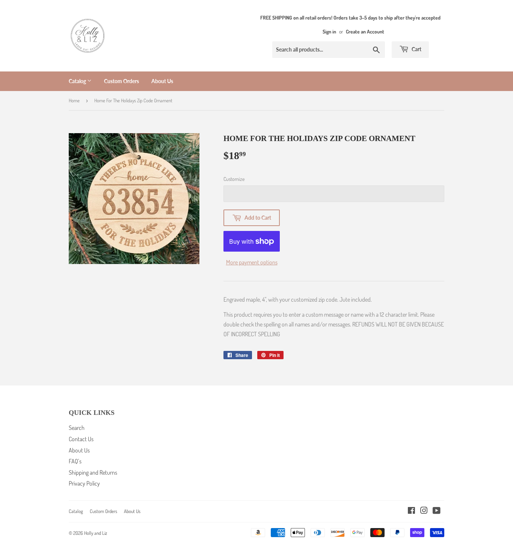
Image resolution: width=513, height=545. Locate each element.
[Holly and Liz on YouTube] (437, 511)
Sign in (329, 31)
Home (74, 100)
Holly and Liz (95, 533)
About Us (162, 81)
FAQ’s (75, 461)
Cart (415, 49)
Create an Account (365, 31)
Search (76, 427)
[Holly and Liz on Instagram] (424, 511)
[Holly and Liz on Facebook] (411, 511)
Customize (233, 179)
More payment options (252, 262)
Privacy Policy (84, 483)
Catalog (78, 81)
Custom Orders (121, 81)
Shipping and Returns (93, 472)
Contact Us (81, 439)
